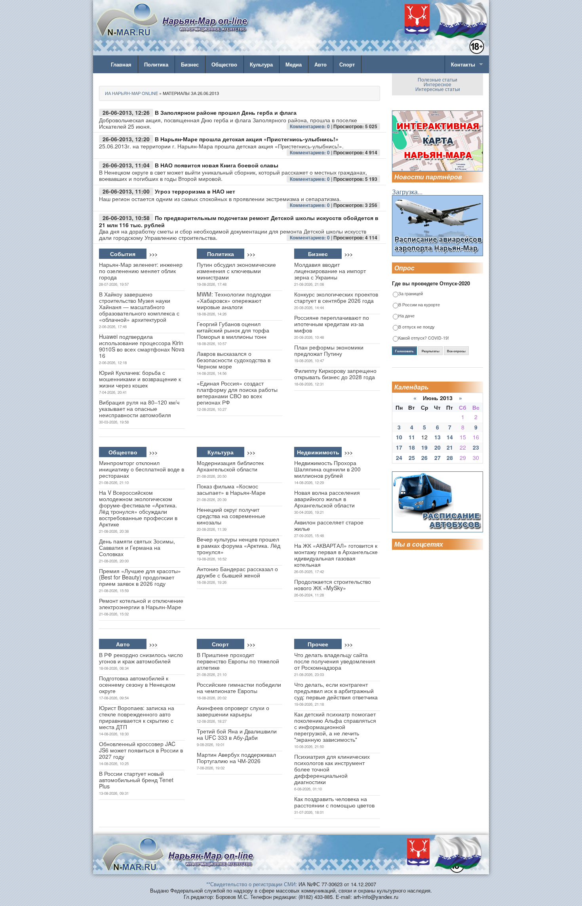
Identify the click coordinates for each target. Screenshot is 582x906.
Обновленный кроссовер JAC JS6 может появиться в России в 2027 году (141, 750)
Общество (224, 64)
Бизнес (190, 64)
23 (476, 447)
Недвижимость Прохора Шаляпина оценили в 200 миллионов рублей (327, 469)
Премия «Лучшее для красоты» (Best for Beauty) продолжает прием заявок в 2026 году (140, 577)
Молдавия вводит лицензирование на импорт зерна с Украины (330, 270)
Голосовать (404, 351)
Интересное (437, 84)
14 (450, 437)
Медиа (293, 64)
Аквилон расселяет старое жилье (328, 525)
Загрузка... (407, 191)
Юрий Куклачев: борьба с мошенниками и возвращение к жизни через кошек (140, 378)
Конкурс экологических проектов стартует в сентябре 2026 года (336, 297)
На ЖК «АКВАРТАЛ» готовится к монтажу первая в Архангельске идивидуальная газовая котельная (336, 554)
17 (399, 447)
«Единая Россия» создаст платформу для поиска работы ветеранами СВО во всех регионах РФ (237, 392)
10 (399, 437)
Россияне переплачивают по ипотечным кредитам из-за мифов (331, 323)
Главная (121, 64)
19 (424, 447)
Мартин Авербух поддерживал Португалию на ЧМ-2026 (236, 757)
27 (437, 458)
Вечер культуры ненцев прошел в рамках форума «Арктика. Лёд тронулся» (238, 545)
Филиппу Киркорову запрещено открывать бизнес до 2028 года (335, 374)
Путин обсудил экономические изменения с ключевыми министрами (236, 270)
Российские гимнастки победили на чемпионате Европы (239, 687)
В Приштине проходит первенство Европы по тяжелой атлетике (238, 661)
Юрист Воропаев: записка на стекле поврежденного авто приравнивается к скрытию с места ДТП (136, 717)
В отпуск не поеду (416, 327)
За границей (410, 294)
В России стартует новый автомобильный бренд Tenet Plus (136, 779)
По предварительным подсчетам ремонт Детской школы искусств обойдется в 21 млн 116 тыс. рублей (238, 221)
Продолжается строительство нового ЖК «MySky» (332, 584)
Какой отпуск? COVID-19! (423, 338)
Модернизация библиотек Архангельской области (230, 466)
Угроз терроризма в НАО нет (195, 191)
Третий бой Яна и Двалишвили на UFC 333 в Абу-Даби (237, 734)
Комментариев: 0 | (311, 126)
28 (450, 458)
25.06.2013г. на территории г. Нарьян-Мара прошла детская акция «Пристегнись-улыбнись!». (221, 146)
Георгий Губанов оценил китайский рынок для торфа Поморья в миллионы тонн (233, 330)
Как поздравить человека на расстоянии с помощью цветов (334, 802)
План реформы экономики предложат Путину (328, 350)
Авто (320, 64)
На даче (406, 316)
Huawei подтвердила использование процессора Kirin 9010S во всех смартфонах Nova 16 (141, 345)
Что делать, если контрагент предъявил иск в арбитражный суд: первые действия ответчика (336, 690)
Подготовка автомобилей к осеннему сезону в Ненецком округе (137, 684)
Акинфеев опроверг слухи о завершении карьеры (233, 711)
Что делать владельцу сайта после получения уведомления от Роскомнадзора (334, 661)
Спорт (347, 64)
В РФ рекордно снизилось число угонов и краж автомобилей (141, 658)
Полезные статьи (437, 79)
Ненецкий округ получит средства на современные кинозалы (231, 515)
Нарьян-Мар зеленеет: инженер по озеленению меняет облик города (141, 270)
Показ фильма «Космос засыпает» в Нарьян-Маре (231, 489)
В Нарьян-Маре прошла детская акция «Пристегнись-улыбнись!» (247, 139)
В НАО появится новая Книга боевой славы (216, 165)
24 (399, 458)
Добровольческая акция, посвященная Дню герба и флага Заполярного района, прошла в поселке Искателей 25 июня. (228, 123)
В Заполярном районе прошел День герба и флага (226, 112)
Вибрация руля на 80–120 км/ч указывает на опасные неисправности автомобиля (139, 408)
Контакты (463, 64)
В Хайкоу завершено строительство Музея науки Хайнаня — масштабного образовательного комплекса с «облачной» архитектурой (139, 306)
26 (424, 458)
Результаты (430, 351)
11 (412, 437)
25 (412, 458)
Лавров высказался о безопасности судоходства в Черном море (233, 359)
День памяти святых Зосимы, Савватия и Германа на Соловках (137, 547)
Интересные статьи (437, 88)
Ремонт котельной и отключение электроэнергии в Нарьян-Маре (141, 603)
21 (450, 447)
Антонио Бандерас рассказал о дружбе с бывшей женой (237, 572)
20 (437, 447)
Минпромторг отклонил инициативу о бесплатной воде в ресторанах (141, 469)
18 (412, 447)
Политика (156, 64)
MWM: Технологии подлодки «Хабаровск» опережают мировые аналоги (234, 300)
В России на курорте (419, 305)
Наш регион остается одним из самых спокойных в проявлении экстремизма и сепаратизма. (220, 199)
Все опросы (456, 351)
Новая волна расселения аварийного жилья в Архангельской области (327, 498)
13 (437, 437)
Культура (261, 64)
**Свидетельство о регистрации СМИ (250, 884)
